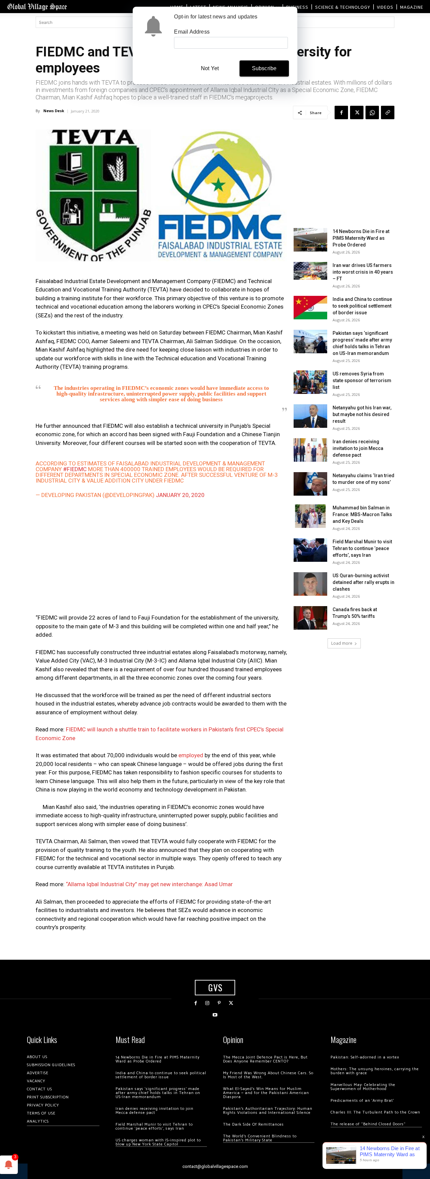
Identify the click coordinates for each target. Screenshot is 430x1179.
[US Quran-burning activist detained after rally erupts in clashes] (310, 584)
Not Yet (210, 68)
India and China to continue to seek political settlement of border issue (362, 306)
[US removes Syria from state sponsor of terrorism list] (310, 382)
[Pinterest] (219, 1003)
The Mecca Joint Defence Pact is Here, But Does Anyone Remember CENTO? (265, 1059)
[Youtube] (215, 1015)
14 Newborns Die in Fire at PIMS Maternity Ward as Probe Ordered (361, 238)
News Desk (53, 110)
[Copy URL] (387, 112)
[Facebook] (341, 112)
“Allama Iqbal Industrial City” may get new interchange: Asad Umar (149, 884)
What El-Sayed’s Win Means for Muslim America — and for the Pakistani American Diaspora (266, 1093)
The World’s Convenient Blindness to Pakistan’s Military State (260, 1138)
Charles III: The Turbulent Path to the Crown (375, 1112)
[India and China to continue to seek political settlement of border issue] (310, 307)
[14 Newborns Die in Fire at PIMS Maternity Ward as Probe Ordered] (310, 240)
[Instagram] (207, 1003)
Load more (341, 643)
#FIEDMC (75, 469)
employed (190, 755)
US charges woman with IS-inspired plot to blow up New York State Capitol (158, 1142)
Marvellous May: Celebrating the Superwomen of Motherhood (363, 1087)
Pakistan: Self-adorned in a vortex (365, 1057)
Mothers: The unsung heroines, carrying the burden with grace (375, 1071)
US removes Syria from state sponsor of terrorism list (362, 380)
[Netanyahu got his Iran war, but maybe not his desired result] (310, 416)
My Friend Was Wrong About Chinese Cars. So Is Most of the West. (268, 1075)
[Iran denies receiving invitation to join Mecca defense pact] (310, 450)
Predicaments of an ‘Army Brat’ (362, 1100)
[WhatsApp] (372, 112)
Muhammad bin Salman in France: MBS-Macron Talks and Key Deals (362, 514)
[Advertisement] (161, 558)
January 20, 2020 (180, 495)
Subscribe (264, 68)
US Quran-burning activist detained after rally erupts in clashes (363, 582)
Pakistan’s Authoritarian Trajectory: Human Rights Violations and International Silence (267, 1110)
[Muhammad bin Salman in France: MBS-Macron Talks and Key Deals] (310, 516)
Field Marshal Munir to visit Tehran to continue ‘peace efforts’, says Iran (362, 548)
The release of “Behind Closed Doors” (368, 1124)
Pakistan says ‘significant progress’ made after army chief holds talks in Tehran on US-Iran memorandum (158, 1093)
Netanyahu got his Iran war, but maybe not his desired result (362, 414)
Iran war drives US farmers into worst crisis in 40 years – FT (363, 272)
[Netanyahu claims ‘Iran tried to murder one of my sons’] (310, 484)
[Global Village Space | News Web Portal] (37, 6)
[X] (356, 112)
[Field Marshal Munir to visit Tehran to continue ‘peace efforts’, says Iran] (310, 550)
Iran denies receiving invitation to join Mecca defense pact (358, 448)
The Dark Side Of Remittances (253, 1124)
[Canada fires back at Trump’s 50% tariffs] (310, 618)
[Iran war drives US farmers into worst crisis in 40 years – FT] (310, 271)
